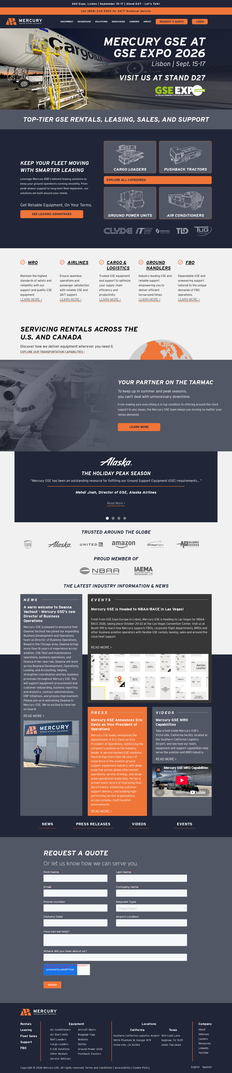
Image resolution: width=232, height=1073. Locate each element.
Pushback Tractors (89, 1053)
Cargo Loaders (59, 1044)
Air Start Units (59, 1034)
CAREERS (134, 21)
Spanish (207, 1067)
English (195, 1067)
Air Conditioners (60, 1029)
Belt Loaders (58, 1039)
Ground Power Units (90, 1049)
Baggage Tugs (86, 1034)
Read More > (116, 503)
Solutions (101, 21)
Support (26, 1042)
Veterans (203, 1034)
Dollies (82, 1044)
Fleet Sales (28, 1036)
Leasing (26, 1030)
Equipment (67, 21)
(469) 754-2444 (171, 1044)
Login (200, 21)
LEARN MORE (139, 427)
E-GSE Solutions (60, 1049)
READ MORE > (34, 716)
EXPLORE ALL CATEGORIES (126, 180)
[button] (107, 518)
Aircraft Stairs (87, 1029)
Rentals (26, 1024)
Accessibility (122, 1067)
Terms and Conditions (98, 1067)
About (147, 21)
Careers (203, 1038)
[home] (24, 21)
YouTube (203, 1052)
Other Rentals (58, 1053)
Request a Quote (172, 21)
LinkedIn (203, 1048)
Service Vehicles (60, 1058)
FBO (23, 1048)
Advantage (84, 21)
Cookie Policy (141, 1067)
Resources (118, 21)
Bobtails (83, 1039)
